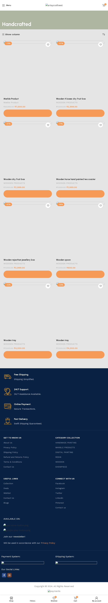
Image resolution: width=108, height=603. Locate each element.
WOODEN (59, 462)
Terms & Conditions (13, 462)
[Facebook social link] (4, 575)
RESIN (58, 457)
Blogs (6, 503)
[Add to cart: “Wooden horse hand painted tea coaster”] (80, 193)
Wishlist (7, 493)
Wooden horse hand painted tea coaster (75, 179)
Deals (6, 488)
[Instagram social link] (9, 575)
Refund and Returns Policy (16, 457)
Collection (8, 483)
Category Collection (67, 438)
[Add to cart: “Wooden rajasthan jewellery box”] (28, 274)
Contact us (60, 507)
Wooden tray (10, 340)
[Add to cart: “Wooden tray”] (28, 354)
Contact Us (9, 467)
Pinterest (59, 503)
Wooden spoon (63, 260)
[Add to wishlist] (48, 44)
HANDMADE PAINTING (65, 443)
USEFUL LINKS (11, 479)
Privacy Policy (10, 447)
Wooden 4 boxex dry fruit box (71, 99)
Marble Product (11, 99)
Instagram (60, 488)
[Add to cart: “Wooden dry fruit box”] (28, 193)
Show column (12, 34)
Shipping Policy (11, 452)
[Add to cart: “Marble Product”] (28, 113)
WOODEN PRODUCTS (66, 102)
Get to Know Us (12, 438)
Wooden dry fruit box (14, 179)
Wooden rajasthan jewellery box (19, 260)
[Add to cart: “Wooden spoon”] (80, 274)
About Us (8, 443)
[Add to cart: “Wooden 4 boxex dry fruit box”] (80, 113)
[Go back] (5, 16)
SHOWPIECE (61, 467)
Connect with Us (65, 479)
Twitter (58, 493)
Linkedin (59, 498)
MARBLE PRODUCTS (65, 447)
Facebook (60, 483)
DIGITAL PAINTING (64, 452)
